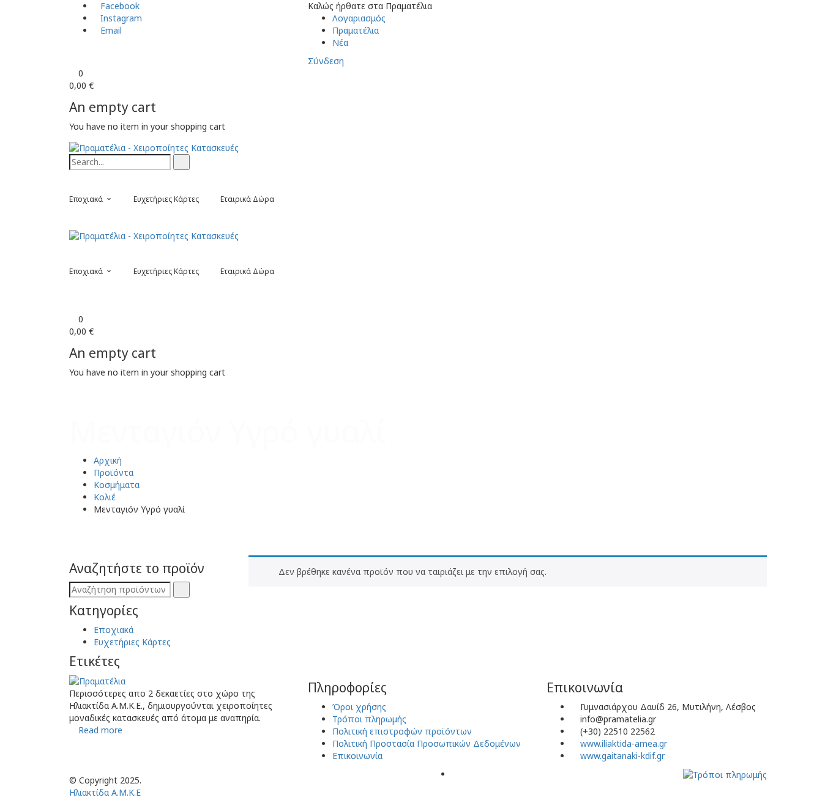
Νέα (340, 42)
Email (111, 30)
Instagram (121, 18)
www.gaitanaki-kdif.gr (622, 755)
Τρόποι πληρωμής (369, 719)
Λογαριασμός (359, 18)
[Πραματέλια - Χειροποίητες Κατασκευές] (154, 147)
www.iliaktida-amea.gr (623, 743)
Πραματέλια (355, 30)
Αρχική (108, 460)
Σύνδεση (326, 61)
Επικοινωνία (357, 755)
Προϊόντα (113, 472)
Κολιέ (105, 497)
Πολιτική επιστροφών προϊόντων (402, 731)
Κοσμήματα (117, 485)
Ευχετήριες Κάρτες (132, 642)
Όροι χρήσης (359, 707)
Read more (100, 730)
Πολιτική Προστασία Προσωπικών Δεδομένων (426, 743)
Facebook (120, 6)
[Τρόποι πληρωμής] (725, 774)
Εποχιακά (113, 629)
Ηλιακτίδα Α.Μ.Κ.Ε (105, 792)
